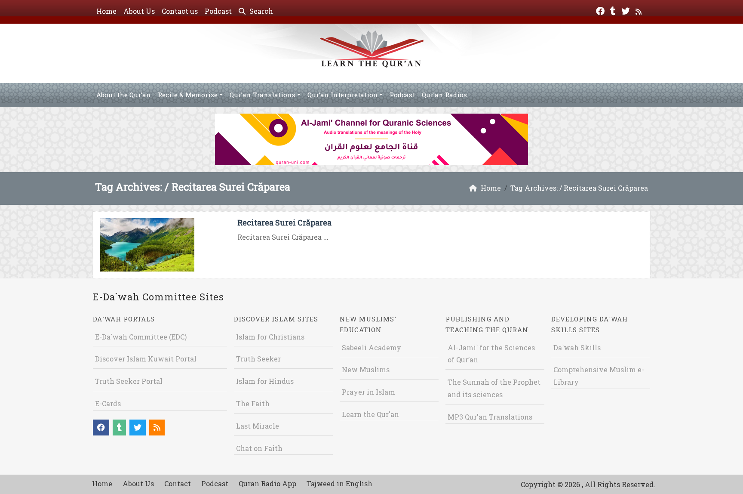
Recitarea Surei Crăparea (284, 222)
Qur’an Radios (444, 94)
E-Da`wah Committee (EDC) (141, 336)
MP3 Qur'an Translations (490, 416)
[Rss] (640, 10)
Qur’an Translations (262, 94)
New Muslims (366, 369)
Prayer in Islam (368, 391)
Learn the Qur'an (370, 414)
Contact (177, 483)
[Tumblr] (614, 10)
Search (260, 10)
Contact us (180, 10)
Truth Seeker (258, 358)
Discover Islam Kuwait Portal (145, 358)
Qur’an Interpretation (342, 94)
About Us (139, 10)
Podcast (218, 10)
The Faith (253, 403)
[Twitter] (626, 10)
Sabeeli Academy (371, 347)
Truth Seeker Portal (129, 381)
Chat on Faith (259, 448)
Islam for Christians (270, 336)
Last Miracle (257, 425)
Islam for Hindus (265, 381)
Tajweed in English (339, 483)
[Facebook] (601, 10)
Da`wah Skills (577, 347)
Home (106, 10)
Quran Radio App (267, 483)
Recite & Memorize (188, 94)
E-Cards (108, 403)
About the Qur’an (123, 94)
